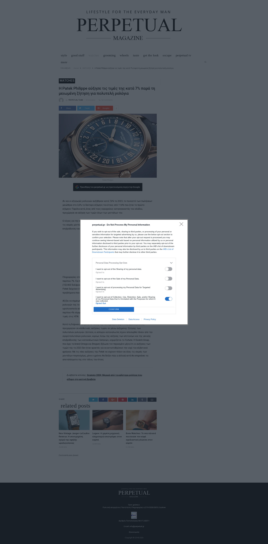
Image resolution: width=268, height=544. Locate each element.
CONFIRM (114, 309)
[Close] (182, 225)
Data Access (134, 319)
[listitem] (134, 262)
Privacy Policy (150, 319)
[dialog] (134, 272)
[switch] (168, 269)
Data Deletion (118, 319)
